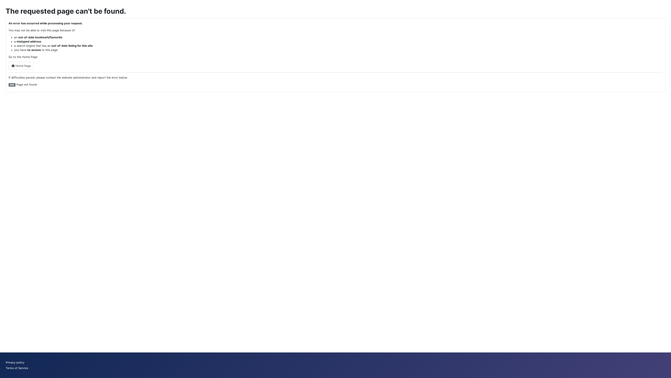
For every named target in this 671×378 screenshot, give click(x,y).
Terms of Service (17, 368)
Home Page (23, 66)
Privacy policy (15, 362)
